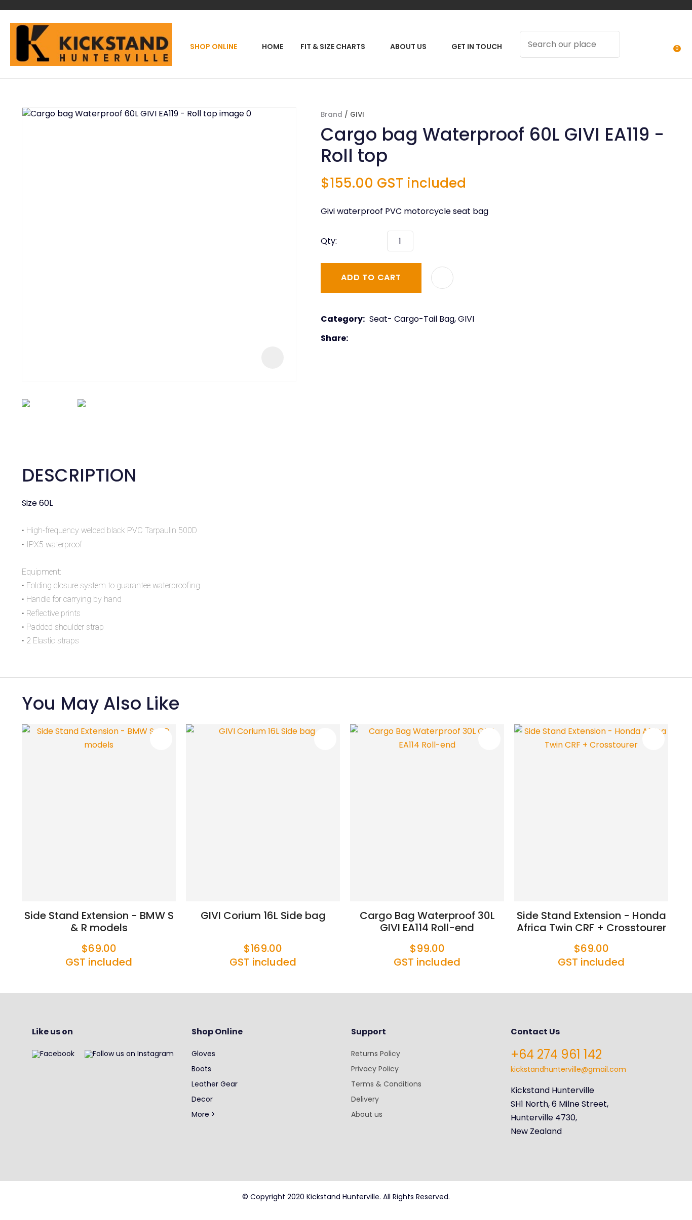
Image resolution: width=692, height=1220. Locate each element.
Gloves (203, 1054)
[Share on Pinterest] (399, 338)
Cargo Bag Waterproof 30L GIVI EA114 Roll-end (427, 921)
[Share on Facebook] (354, 338)
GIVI (357, 114)
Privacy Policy (375, 1069)
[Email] (384, 338)
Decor (202, 1099)
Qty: (329, 241)
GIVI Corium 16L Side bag (263, 915)
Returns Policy (375, 1054)
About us (366, 1114)
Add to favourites (161, 739)
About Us (408, 46)
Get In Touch (476, 46)
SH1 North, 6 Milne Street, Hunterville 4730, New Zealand (559, 1117)
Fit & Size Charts (332, 46)
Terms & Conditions (386, 1084)
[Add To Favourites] (442, 278)
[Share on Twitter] (368, 338)
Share (333, 338)
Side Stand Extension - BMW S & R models (99, 921)
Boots (201, 1069)
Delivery (365, 1099)
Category (342, 319)
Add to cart (371, 277)
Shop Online (213, 46)
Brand (331, 114)
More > (203, 1114)
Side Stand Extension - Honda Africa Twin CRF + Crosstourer (591, 921)
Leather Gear (214, 1084)
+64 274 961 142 (556, 1054)
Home (272, 46)
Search (608, 44)
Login (633, 51)
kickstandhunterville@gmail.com (568, 1069)
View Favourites (652, 51)
